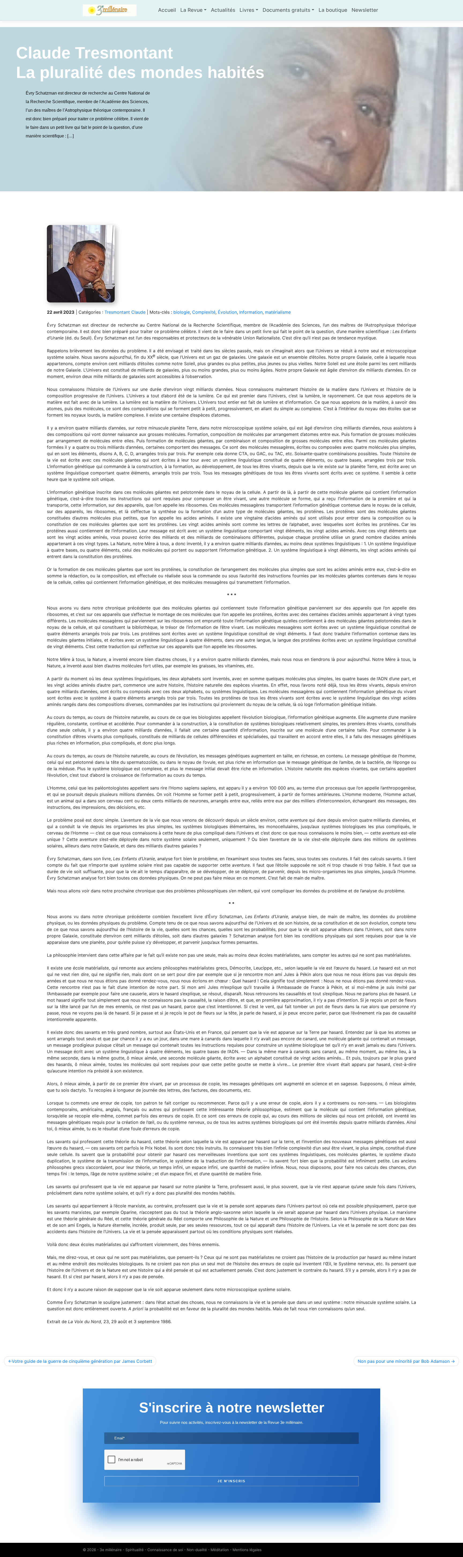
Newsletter (365, 10)
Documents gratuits (286, 10)
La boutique (333, 10)
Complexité (203, 312)
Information (251, 312)
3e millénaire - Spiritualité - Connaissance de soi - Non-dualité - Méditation (164, 1550)
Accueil (167, 10)
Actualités (223, 10)
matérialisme (278, 312)
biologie (181, 312)
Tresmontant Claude (124, 312)
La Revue (191, 10)
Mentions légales (247, 1550)
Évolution (227, 312)
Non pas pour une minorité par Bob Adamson (404, 1361)
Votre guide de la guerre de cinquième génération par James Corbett (82, 1361)
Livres (247, 10)
